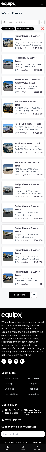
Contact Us (33, 394)
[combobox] (42, 22)
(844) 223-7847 (12, 410)
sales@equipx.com (13, 420)
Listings (9, 383)
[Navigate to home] (8, 3)
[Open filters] (34, 295)
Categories (33, 383)
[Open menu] (42, 3)
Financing (33, 389)
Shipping (9, 389)
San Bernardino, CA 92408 (32, 412)
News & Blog (11, 394)
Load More (19, 295)
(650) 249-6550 (11, 413)
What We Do (34, 378)
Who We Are (11, 378)
